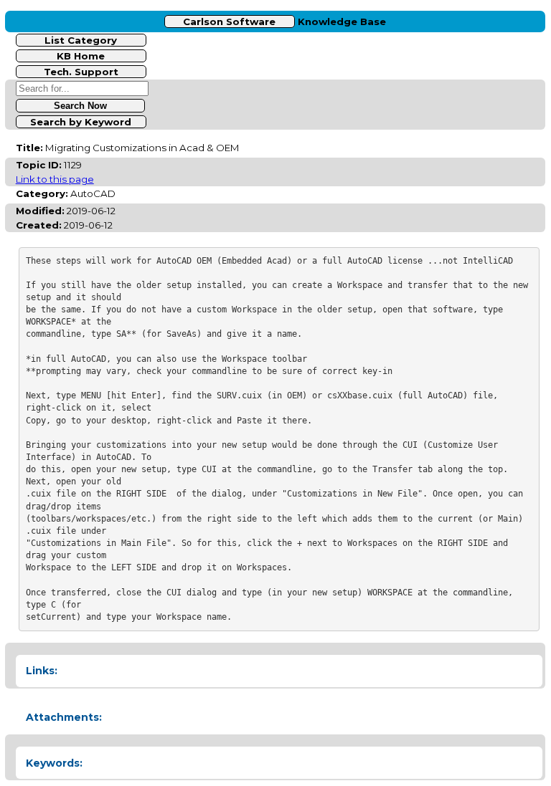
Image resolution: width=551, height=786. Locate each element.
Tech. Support (81, 71)
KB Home (81, 56)
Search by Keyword (80, 122)
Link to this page (55, 179)
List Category (80, 40)
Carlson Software (229, 21)
